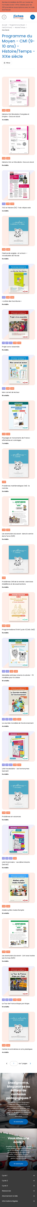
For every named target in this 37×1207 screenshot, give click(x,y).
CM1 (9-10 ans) (7, 27)
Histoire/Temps (20, 27)
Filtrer (8, 63)
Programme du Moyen (17, 25)
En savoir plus (18, 1122)
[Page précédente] (7, 1063)
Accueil (4, 25)
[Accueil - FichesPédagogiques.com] (19, 17)
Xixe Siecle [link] (5, 30)
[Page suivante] (30, 1063)
